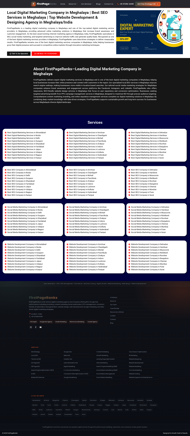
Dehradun (112, 400)
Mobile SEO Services (37, 377)
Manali (120, 410)
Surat (49, 405)
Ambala (34, 414)
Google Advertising (70, 377)
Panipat (91, 405)
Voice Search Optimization (138, 352)
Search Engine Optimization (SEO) (42, 370)
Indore (56, 405)
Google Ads (68, 352)
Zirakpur (102, 400)
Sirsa (77, 414)
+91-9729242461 (37, 316)
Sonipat (58, 414)
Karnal (43, 414)
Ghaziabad (143, 405)
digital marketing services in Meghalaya (77, 80)
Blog (111, 323)
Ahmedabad (36, 400)
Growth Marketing (102, 355)
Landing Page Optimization (105, 359)
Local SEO (34, 355)
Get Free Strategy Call (146, 4)
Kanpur (100, 405)
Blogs (98, 4)
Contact (113, 319)
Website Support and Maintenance (140, 377)
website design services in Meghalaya (71, 91)
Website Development (136, 363)
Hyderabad (82, 405)
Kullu (127, 410)
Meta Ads (67, 355)
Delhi (33, 410)
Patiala (68, 410)
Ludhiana (49, 410)
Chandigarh (75, 400)
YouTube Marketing (135, 370)
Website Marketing (135, 366)
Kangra (149, 410)
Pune (42, 405)
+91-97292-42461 (127, 4)
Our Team (113, 305)
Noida (41, 410)
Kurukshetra (68, 414)
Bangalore (56, 400)
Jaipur (124, 405)
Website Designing (135, 359)
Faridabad (133, 405)
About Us (72, 4)
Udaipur (116, 405)
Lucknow (64, 405)
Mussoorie (130, 400)
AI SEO (33, 374)
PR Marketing (133, 355)
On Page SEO (35, 363)
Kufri (112, 410)
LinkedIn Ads (68, 359)
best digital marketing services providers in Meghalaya (35, 39)
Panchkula (93, 400)
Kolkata (73, 405)
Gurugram (153, 405)
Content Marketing (102, 352)
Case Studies (114, 308)
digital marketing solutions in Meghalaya (137, 96)
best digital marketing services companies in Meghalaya (68, 42)
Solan (141, 410)
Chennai (65, 400)
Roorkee (149, 400)
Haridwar (121, 400)
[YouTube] (40, 327)
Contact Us (108, 4)
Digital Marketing (69, 366)
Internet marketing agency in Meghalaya (66, 34)
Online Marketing (102, 363)
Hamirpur (97, 410)
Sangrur (75, 410)
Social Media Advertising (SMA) (106, 370)
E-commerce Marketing (72, 370)
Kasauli (105, 410)
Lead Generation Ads (71, 363)
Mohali (84, 400)
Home (62, 4)
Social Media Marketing (104, 377)
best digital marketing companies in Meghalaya (129, 80)
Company (113, 297)
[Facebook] (36, 327)
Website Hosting (134, 374)
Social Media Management (105, 374)
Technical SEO (36, 359)
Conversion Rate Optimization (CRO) (76, 374)
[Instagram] (31, 327)
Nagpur (108, 405)
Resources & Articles (117, 312)
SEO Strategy (35, 352)
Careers (112, 316)
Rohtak (50, 414)
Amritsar (46, 400)
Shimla (134, 410)
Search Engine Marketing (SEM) (106, 366)
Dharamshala (86, 410)
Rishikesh (140, 400)
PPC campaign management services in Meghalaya (82, 94)
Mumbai (34, 405)
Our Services (86, 4)
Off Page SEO (35, 366)
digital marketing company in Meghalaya (50, 28)
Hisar (83, 414)
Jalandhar (59, 410)
